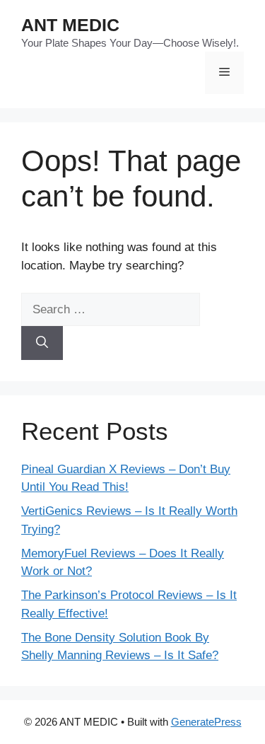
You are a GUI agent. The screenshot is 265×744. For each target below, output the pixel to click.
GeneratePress (206, 722)
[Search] (42, 343)
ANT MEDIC (70, 25)
